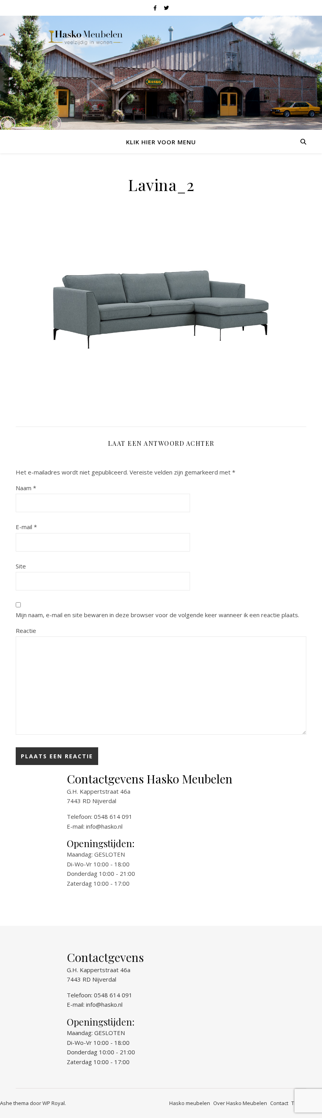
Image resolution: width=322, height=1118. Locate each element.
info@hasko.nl (104, 826)
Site (21, 566)
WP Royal (53, 1103)
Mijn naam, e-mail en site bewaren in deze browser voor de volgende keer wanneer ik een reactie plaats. (157, 615)
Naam (26, 488)
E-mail (26, 527)
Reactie (26, 630)
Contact (279, 1103)
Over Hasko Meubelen (240, 1103)
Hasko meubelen (189, 1103)
